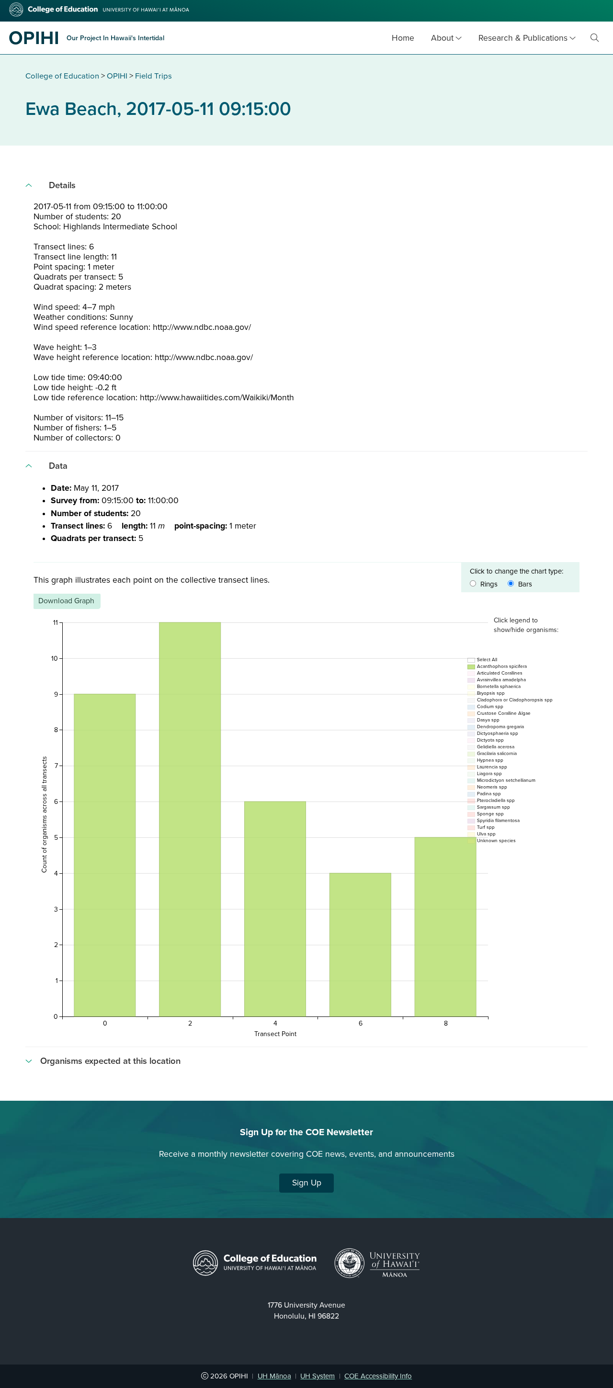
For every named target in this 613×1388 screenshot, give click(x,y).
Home (403, 38)
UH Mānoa (274, 1376)
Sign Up (306, 1183)
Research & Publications (523, 38)
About (442, 38)
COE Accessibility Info (378, 1376)
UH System (317, 1376)
